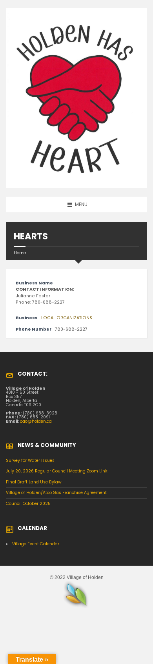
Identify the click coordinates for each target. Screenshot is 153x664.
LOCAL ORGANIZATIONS (66, 318)
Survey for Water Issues (30, 460)
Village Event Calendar (35, 544)
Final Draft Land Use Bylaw (34, 482)
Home (20, 253)
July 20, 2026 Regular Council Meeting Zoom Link (56, 471)
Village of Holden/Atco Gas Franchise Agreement (56, 493)
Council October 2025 (28, 504)
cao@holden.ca (36, 421)
